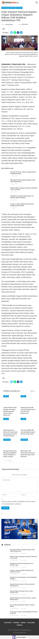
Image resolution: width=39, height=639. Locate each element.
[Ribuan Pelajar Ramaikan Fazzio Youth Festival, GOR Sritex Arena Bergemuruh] (5, 592)
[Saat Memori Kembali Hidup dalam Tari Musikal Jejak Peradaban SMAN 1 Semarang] (5, 198)
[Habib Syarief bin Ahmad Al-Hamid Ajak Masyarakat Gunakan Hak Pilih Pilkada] (10, 423)
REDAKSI (23, 622)
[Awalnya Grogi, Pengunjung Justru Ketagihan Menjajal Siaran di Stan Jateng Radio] (5, 579)
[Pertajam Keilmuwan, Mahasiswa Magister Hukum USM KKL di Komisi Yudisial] (10, 444)
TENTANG (19, 625)
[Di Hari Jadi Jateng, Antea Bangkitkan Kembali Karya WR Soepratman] (5, 613)
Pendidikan (12, 7)
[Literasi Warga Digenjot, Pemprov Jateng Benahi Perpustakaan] (5, 606)
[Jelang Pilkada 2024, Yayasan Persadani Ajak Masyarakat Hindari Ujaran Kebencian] (10, 400)
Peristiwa (19, 7)
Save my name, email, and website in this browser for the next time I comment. (18, 502)
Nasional (4, 7)
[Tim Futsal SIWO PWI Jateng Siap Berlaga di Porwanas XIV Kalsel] (28, 423)
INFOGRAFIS (8, 622)
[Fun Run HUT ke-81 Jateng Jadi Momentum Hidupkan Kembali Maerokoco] (5, 174)
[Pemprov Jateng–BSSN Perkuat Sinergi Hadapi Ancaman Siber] (5, 206)
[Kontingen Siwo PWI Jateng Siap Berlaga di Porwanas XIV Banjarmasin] (28, 400)
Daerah (6, 396)
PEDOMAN (16, 622)
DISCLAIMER (31, 622)
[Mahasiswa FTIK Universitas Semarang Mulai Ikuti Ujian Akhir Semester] (28, 444)
